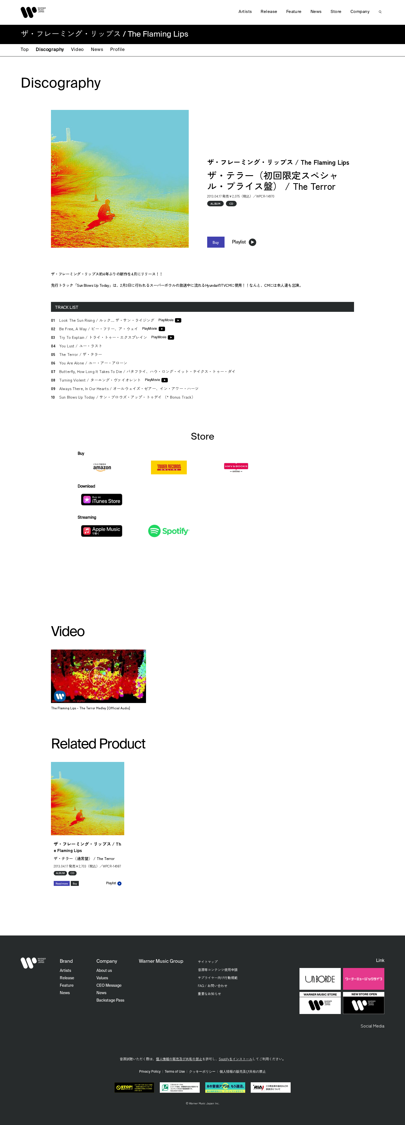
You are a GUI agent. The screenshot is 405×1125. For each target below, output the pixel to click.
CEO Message (108, 986)
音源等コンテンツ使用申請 (217, 969)
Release (269, 12)
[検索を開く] (380, 12)
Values (102, 978)
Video (77, 50)
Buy (216, 242)
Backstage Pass (110, 1000)
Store (336, 12)
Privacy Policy (150, 1071)
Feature (294, 12)
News (97, 50)
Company (359, 12)
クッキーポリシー (202, 1071)
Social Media (372, 1025)
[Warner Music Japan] (33, 963)
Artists (245, 12)
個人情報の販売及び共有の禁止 (179, 1058)
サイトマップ (208, 961)
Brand (66, 961)
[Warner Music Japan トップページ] (33, 12)
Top (25, 50)
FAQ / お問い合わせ (212, 985)
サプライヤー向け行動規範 (217, 977)
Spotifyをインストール (235, 1058)
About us (104, 971)
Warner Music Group (161, 961)
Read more (62, 884)
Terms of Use (175, 1071)
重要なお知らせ (209, 993)
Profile (117, 50)
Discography (50, 50)
